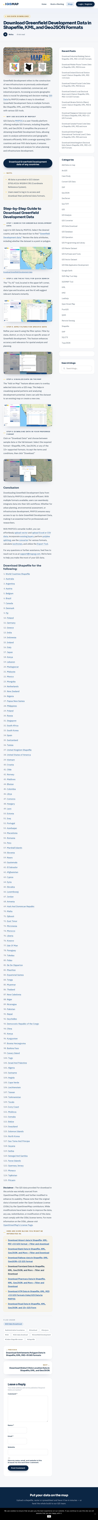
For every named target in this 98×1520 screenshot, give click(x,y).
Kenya (10, 657)
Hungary (11, 803)
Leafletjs (65, 298)
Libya (9, 794)
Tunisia (10, 745)
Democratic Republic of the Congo (23, 1023)
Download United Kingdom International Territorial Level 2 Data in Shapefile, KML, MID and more (76, 134)
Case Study (66, 176)
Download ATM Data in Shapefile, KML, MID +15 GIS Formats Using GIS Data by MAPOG (28, 1295)
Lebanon (11, 662)
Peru (9, 843)
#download (33, 1330)
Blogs (70, 4)
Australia (10, 578)
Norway (10, 774)
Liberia (10, 935)
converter (23, 540)
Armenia (11, 901)
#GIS (7, 1335)
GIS (63, 209)
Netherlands (13, 686)
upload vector (21, 532)
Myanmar (11, 984)
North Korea (14, 1136)
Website (11, 1447)
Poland (10, 710)
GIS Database (67, 232)
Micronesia (12, 926)
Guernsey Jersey (16, 1165)
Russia (10, 715)
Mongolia (11, 681)
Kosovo (10, 940)
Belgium (9, 593)
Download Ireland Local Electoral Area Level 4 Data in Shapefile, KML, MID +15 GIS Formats (76, 94)
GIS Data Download (18, 16)
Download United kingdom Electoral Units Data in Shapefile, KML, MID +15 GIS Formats (76, 145)
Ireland (10, 642)
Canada (9, 603)
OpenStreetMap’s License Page (18, 1225)
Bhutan (10, 784)
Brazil (8, 598)
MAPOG (19, 120)
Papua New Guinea (16, 701)
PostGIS (65, 309)
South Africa (12, 725)
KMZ (63, 293)
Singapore (11, 720)
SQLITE (65, 337)
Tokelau (10, 955)
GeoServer (66, 198)
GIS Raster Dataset (69, 248)
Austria (9, 588)
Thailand (11, 989)
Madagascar (13, 666)
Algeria (11, 1067)
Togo (10, 1058)
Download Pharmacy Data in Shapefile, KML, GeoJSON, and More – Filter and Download (26, 1282)
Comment (12, 1394)
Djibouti (10, 916)
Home (44, 4)
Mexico (10, 676)
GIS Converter (67, 220)
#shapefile (31, 1339)
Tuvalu (11, 1102)
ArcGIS (64, 170)
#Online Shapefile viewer (14, 1339)
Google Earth (67, 270)
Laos (9, 808)
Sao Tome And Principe (19, 1141)
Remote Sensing (68, 321)
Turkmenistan (14, 1097)
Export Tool (42, 543)
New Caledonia (14, 994)
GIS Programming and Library (73, 243)
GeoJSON (65, 193)
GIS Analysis (66, 215)
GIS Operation (67, 237)
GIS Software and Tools (71, 254)
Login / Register (85, 4)
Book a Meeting (57, 4)
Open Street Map (68, 304)
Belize (11, 1121)
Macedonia (12, 833)
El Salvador (12, 867)
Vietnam (11, 759)
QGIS (64, 315)
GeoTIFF (65, 204)
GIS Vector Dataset (69, 259)
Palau (9, 960)
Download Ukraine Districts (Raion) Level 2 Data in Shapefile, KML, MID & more (76, 105)
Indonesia (11, 637)
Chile (9, 769)
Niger (9, 999)
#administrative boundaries (15, 1330)
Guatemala (12, 862)
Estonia (10, 813)
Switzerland (12, 740)
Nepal (10, 1014)
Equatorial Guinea (15, 974)
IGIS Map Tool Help (69, 276)
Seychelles (12, 1018)
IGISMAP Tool (67, 282)
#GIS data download (20, 1335)
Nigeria (10, 696)
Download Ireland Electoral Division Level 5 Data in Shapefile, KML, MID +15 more (76, 75)
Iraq (9, 818)
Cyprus (10, 877)
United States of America (19, 754)
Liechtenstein (14, 1087)
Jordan (10, 896)
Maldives (11, 779)
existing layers (27, 536)
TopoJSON (66, 343)
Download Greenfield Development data (17, 272)
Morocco (11, 931)
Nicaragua (12, 1004)
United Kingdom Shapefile (19, 750)
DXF (63, 187)
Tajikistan (12, 1175)
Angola (11, 1077)
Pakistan (11, 1009)
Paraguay (11, 950)
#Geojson (45, 1330)
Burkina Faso (13, 1048)
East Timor (12, 921)
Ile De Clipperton (15, 965)
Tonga (10, 979)
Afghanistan (12, 872)
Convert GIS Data (69, 182)
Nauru (10, 857)
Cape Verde (13, 1082)
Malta (9, 911)
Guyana (11, 1146)
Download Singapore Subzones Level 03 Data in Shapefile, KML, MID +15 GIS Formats (76, 115)
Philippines (12, 706)
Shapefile (65, 326)
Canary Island (13, 1053)
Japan (10, 652)
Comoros (11, 799)
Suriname (12, 1072)
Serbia (11, 1151)
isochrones (17, 543)
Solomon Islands (16, 1131)
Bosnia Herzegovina (16, 1043)
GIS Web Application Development (75, 265)
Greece (10, 627)
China (9, 1028)
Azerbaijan (12, 828)
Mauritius (11, 970)
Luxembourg (13, 891)
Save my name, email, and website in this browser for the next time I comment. (25, 1461)
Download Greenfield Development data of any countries (28, 163)
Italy (9, 647)
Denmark (10, 608)
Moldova (12, 1111)
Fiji (7, 613)
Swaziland (13, 1126)
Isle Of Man (12, 945)
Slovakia (11, 887)
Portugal (11, 823)
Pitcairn (11, 1180)
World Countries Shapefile (18, 574)
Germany (11, 622)
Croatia (10, 764)
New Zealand (13, 691)
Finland (10, 618)
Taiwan (11, 1092)
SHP (63, 332)
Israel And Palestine (17, 1062)
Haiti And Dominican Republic (20, 906)
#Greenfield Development (41, 1335)
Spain (9, 735)
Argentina (10, 583)
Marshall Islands (14, 847)
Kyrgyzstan (12, 1038)
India (9, 632)
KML (63, 287)
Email (10, 1436)
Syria (9, 882)
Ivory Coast (13, 1106)
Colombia (11, 789)
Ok (49, 1516)
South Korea (13, 730)
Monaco (12, 1170)
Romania (11, 838)
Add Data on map (68, 165)
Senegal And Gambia (18, 1155)
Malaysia (11, 671)
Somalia (12, 1116)
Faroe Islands (14, 1160)
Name (11, 1425)
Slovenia (11, 852)
